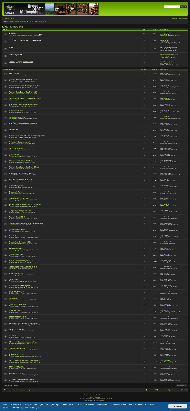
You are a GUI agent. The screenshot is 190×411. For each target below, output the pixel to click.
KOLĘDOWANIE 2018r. (16, 373)
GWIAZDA (167, 266)
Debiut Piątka (13, 279)
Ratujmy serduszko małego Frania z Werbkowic (25, 204)
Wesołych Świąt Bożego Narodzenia (21, 161)
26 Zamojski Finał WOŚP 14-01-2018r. (21, 379)
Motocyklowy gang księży (167, 33)
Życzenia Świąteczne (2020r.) (18, 229)
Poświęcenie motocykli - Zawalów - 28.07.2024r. (25, 98)
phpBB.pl (103, 400)
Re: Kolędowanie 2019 (166, 62)
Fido (16, 150)
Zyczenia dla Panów (15, 192)
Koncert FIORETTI (15, 336)
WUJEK (166, 63)
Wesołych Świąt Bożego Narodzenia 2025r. (23, 79)
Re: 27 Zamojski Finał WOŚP (168, 47)
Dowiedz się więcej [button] (31, 407)
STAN (165, 235)
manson (166, 104)
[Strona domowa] (51, 9)
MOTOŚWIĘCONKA (15, 55)
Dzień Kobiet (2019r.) (16, 273)
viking (165, 192)
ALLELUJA (12, 236)
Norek (16, 87)
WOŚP (11, 47)
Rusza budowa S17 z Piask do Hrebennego (23, 323)
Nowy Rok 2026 (164, 40)
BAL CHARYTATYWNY (16, 292)
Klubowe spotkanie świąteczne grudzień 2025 (24, 86)
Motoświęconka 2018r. (16, 354)
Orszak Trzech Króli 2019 (17, 304)
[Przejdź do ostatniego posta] (167, 73)
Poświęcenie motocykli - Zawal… (169, 54)
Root (165, 41)
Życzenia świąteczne (16, 111)
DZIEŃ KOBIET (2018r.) (16, 367)
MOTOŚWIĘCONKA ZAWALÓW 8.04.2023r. (23, 123)
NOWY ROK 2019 (14, 311)
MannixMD (98, 396)
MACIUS (166, 154)
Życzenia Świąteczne (16, 186)
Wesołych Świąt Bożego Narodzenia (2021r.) (24, 167)
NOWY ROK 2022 (14, 154)
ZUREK (14, 268)
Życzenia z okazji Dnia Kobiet (19, 198)
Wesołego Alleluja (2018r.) (17, 348)
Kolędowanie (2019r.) (16, 248)
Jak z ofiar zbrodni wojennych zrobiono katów (24, 361)
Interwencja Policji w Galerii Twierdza (21, 173)
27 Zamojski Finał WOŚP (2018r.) (20, 286)
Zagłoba (14, 331)
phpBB (92, 398)
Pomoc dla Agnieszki (16, 148)
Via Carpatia (13, 298)
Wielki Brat (167, 48)
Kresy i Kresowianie (12, 26)
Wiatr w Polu (167, 160)
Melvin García (102, 394)
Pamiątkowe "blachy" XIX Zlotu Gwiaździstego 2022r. (27, 136)
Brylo (13, 131)
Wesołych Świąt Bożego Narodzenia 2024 (23, 92)
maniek (166, 354)
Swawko (166, 360)
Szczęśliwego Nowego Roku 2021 (20, 211)
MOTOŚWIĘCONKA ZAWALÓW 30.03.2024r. (23, 104)
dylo (13, 181)
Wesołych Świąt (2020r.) (17, 217)
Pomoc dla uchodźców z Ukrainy (20, 142)
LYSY (165, 210)
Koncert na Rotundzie (16, 329)
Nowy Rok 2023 (14, 129)
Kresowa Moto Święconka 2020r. (20, 242)
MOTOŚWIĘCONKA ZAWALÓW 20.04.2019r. (23, 267)
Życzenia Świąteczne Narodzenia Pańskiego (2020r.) (26, 223)
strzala (166, 316)
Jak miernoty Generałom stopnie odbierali (23, 342)
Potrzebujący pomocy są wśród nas (21, 261)
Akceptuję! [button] (178, 406)
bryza (16, 193)
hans (165, 341)
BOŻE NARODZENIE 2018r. (18, 317)
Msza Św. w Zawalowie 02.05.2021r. (21, 179)
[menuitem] (13, 18)
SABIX (165, 34)
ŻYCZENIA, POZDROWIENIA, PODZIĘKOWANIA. (25, 40)
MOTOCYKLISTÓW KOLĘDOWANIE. (21, 62)
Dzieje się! (12, 33)
